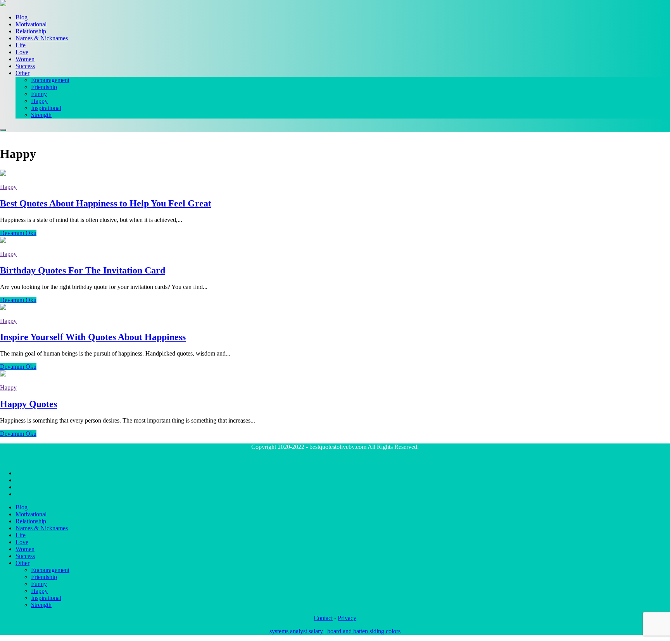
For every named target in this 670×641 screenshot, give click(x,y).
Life (21, 45)
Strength (41, 115)
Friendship (44, 87)
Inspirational (46, 108)
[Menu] (3, 130)
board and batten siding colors (364, 631)
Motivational (31, 24)
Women (25, 59)
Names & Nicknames (42, 38)
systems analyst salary (296, 631)
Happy (39, 101)
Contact (323, 618)
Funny (39, 94)
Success (25, 66)
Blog (22, 17)
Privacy (347, 618)
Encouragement (50, 80)
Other (22, 73)
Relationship (31, 31)
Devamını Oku (18, 233)
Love (22, 52)
